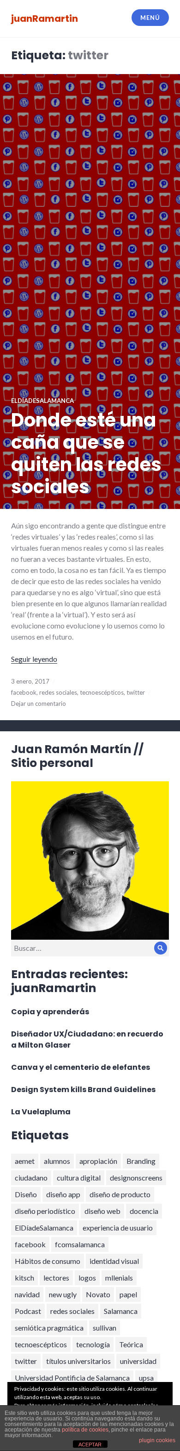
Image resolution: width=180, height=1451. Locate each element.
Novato (98, 1294)
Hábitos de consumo (47, 1260)
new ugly (63, 1294)
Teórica (131, 1344)
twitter (135, 692)
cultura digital (79, 1177)
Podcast (28, 1311)
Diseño (26, 1194)
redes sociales (58, 692)
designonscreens (136, 1177)
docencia (144, 1210)
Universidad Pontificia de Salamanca (72, 1377)
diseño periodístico (45, 1210)
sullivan (104, 1327)
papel (128, 1294)
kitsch (24, 1277)
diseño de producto (120, 1194)
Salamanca (121, 1311)
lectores (56, 1277)
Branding (141, 1160)
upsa (146, 1377)
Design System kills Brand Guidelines (83, 1089)
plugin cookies (157, 1440)
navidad (27, 1294)
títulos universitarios (78, 1361)
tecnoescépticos (102, 692)
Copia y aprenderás (50, 1011)
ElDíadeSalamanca (44, 1227)
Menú (150, 17)
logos (87, 1277)
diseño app (63, 1194)
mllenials (119, 1277)
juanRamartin (44, 18)
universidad (138, 1361)
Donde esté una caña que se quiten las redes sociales (86, 453)
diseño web (102, 1210)
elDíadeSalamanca (42, 400)
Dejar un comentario (38, 703)
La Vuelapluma (41, 1111)
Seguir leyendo (34, 658)
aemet (25, 1160)
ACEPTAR (90, 1444)
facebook (23, 692)
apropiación (98, 1160)
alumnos (57, 1160)
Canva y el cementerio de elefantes (80, 1067)
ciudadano (31, 1177)
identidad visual (114, 1260)
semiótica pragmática (49, 1327)
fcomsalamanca (80, 1244)
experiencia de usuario (118, 1227)
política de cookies (85, 1429)
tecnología (93, 1344)
